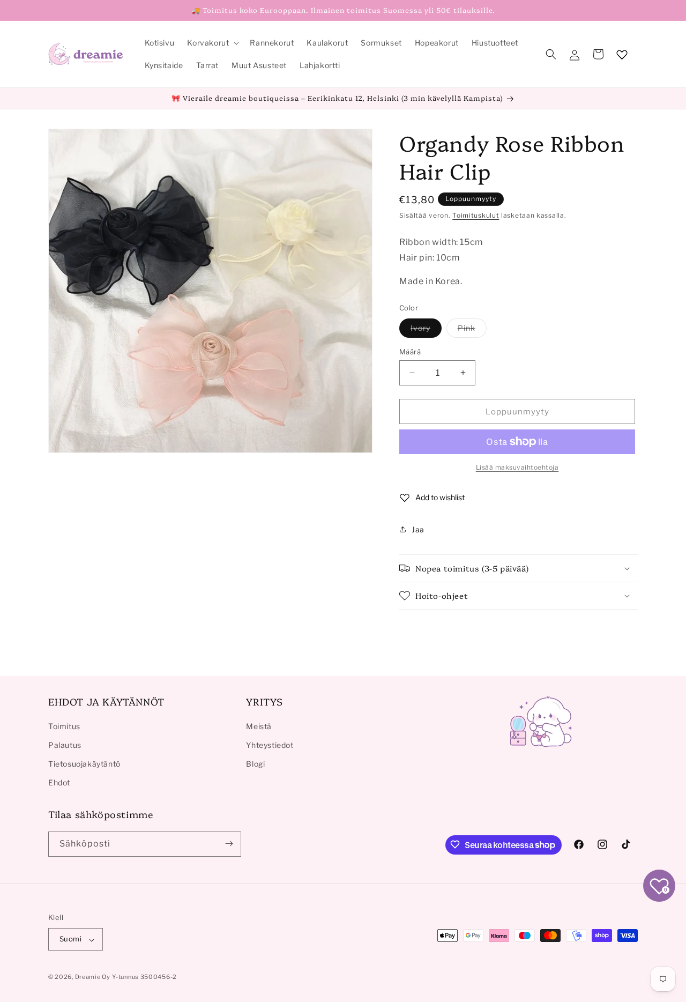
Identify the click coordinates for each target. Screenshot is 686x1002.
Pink (472, 329)
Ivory (426, 329)
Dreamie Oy (92, 977)
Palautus (64, 744)
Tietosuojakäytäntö (84, 763)
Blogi (255, 763)
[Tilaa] (229, 843)
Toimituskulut (475, 215)
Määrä (410, 351)
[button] (212, 43)
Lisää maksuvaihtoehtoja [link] (517, 467)
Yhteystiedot (269, 744)
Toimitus (64, 725)
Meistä (259, 725)
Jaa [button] (418, 528)
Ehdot (59, 782)
